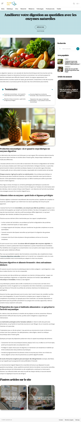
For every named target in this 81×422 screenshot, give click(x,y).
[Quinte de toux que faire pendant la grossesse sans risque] (60, 69)
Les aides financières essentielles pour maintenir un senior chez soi (41, 398)
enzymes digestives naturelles (10, 256)
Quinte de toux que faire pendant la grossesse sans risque (72, 70)
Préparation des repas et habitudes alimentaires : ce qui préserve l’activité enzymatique (40, 100)
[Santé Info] (11, 3)
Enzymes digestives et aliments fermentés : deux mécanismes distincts (40, 94)
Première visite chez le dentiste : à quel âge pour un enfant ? (13, 398)
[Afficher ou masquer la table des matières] (35, 89)
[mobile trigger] (3, 3)
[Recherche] (74, 3)
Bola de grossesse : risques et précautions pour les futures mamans (69, 91)
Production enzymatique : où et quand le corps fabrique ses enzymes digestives (14, 94)
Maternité (68, 66)
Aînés (41, 394)
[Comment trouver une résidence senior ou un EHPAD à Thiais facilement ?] (60, 61)
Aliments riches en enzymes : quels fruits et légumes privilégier (14, 99)
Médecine (40, 27)
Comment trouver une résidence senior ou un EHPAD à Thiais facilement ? (72, 62)
